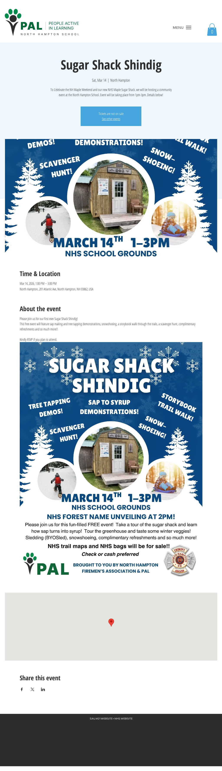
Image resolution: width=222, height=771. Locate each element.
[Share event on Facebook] (22, 689)
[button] (212, 29)
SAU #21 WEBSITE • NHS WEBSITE (111, 718)
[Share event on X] (32, 689)
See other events (111, 118)
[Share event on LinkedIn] (43, 689)
